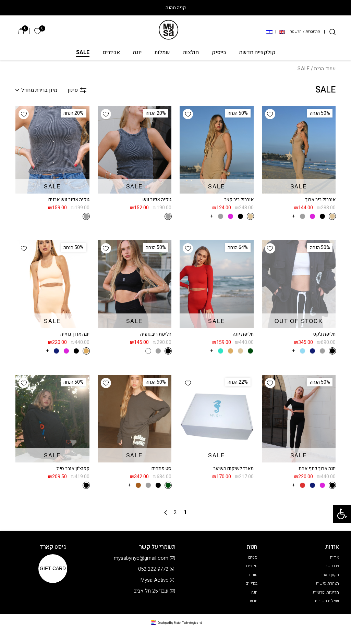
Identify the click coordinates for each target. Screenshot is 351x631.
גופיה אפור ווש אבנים (68, 199)
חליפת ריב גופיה (155, 334)
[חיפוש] (332, 32)
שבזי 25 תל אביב (151, 591)
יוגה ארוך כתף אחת (317, 468)
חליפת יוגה (243, 334)
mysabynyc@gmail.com (141, 558)
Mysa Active (154, 580)
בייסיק (219, 53)
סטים (252, 557)
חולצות (191, 53)
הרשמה (296, 32)
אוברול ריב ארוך (320, 199)
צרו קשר (332, 566)
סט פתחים (161, 468)
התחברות (313, 32)
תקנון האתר (329, 575)
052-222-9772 (153, 569)
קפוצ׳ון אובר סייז (72, 468)
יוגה (137, 53)
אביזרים (111, 53)
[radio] (332, 216)
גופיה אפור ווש (157, 199)
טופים (252, 575)
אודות (334, 557)
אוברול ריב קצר (239, 199)
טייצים (251, 566)
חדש (253, 601)
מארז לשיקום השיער (233, 468)
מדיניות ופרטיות (326, 592)
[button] (342, 514)
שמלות (162, 53)
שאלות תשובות (327, 601)
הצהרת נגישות (327, 583)
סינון (73, 90)
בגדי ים (251, 583)
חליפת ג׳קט (324, 334)
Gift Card (53, 568)
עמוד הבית (325, 68)
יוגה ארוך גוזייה (74, 334)
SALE (82, 53)
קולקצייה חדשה (257, 53)
